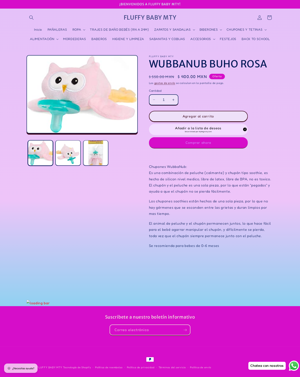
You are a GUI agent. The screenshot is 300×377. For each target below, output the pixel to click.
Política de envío (200, 367)
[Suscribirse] (185, 330)
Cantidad (155, 90)
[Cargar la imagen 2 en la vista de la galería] (68, 153)
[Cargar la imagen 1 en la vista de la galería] (40, 153)
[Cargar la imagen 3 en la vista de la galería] (96, 153)
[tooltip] (245, 129)
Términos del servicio (172, 367)
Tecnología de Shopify (77, 367)
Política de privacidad (140, 367)
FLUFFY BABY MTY (49, 367)
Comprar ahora (198, 142)
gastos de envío (164, 83)
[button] (31, 17)
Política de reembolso (109, 367)
